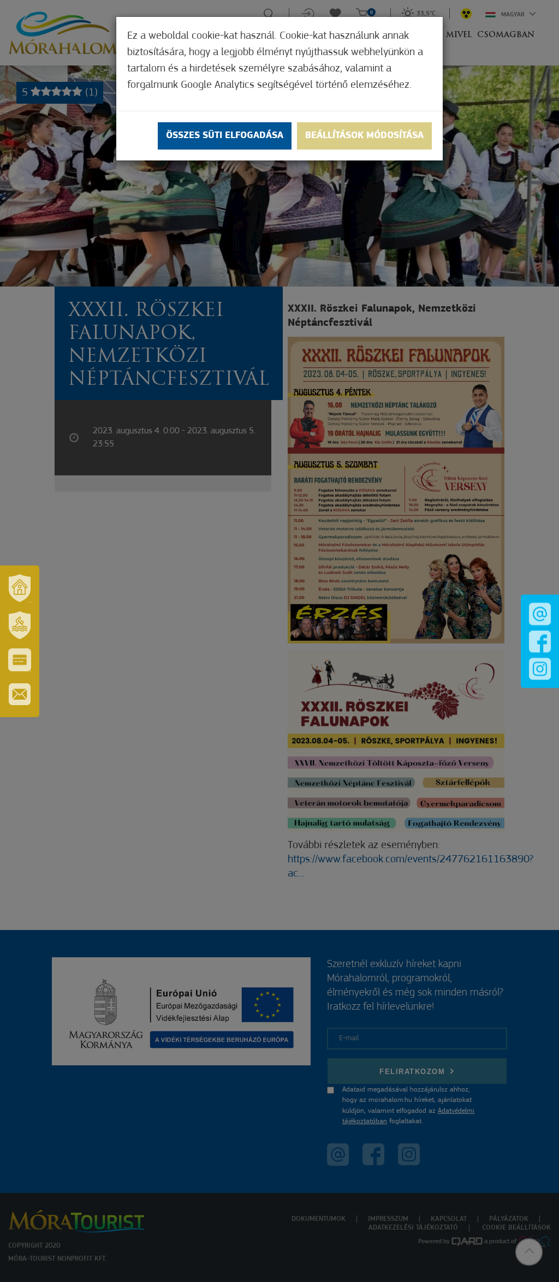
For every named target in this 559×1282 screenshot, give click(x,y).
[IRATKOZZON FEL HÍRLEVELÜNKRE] (19, 694)
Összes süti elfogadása (224, 136)
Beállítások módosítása (364, 136)
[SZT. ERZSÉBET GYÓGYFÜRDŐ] (19, 625)
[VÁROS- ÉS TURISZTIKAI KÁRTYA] (19, 659)
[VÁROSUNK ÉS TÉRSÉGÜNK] (19, 588)
